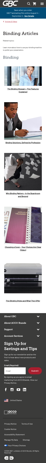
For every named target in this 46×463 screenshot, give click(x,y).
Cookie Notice (10, 429)
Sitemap (26, 440)
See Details (29, 16)
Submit (35, 371)
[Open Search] (28, 3)
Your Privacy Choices (17, 445)
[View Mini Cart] (34, 3)
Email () (11, 365)
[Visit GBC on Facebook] (7, 390)
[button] (42, 3)
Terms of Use (27, 424)
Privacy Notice (10, 383)
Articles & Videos (11, 22)
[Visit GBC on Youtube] (20, 390)
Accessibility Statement (14, 434)
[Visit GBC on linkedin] (26, 390)
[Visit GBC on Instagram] (13, 390)
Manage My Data (11, 440)
